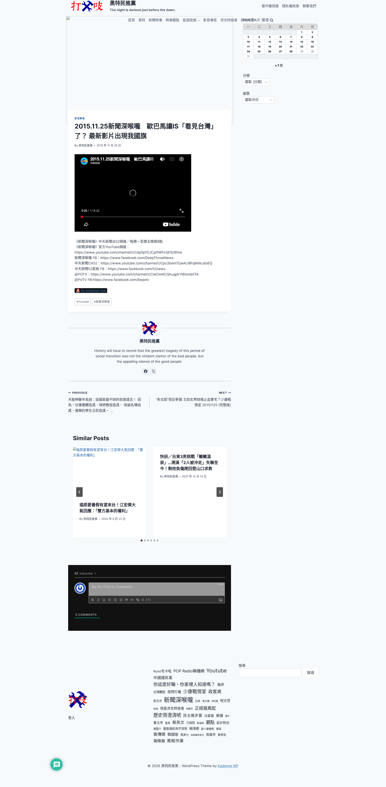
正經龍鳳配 (205, 708)
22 (301, 46)
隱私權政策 (290, 6)
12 (269, 41)
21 (291, 46)
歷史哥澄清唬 (167, 715)
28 (291, 51)
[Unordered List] (121, 599)
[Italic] (98, 599)
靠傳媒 (159, 734)
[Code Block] (132, 599)
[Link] (138, 599)
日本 (197, 701)
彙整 (246, 93)
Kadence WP (228, 766)
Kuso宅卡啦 (162, 671)
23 (312, 46)
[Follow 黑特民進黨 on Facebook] (145, 371)
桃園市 (189, 708)
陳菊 (218, 728)
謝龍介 (157, 728)
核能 (155, 708)
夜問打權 (174, 692)
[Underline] (104, 599)
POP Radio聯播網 (188, 671)
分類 (246, 76)
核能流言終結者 (172, 708)
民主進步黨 (192, 715)
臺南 (167, 722)
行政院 (190, 722)
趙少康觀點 (207, 728)
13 (280, 41)
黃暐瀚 (159, 741)
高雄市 (211, 735)
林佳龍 (214, 701)
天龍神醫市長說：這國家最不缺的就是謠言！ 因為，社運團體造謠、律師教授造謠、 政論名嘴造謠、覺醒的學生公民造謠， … (104, 402)
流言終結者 (228, 20)
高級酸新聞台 (197, 735)
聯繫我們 (309, 6)
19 (269, 46)
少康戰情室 (194, 691)
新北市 (157, 701)
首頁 (131, 20)
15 (301, 41)
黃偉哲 (222, 734)
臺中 (227, 716)
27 (280, 51)
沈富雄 (209, 716)
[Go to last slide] (79, 492)
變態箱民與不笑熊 (175, 728)
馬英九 (184, 734)
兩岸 (220, 685)
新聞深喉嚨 (102, 301)
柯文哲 (225, 701)
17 (248, 46)
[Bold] (92, 599)
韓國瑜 (172, 734)
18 (259, 46)
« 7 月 (279, 65)
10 (248, 41)
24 (248, 51)
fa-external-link (93, 291)
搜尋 (242, 666)
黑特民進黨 (86, 145)
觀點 (210, 722)
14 (291, 41)
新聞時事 (155, 20)
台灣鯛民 (159, 692)
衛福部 (200, 723)
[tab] (142, 540)
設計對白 (223, 723)
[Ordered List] (115, 599)
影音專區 (210, 20)
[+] (148, 599)
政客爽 (215, 691)
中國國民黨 (162, 677)
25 (259, 51)
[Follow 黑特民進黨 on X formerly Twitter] (153, 371)
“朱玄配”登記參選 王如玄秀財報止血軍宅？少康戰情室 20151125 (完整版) (193, 399)
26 (269, 51)
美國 (219, 715)
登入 (71, 718)
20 (280, 46)
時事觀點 (172, 20)
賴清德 (194, 728)
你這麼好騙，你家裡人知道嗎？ (184, 684)
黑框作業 (175, 740)
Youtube (82, 301)
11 (259, 41)
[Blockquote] (126, 599)
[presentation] (109, 471)
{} (143, 599)
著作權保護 (270, 6)
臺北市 (158, 723)
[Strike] (109, 599)
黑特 (141, 20)
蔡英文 (178, 722)
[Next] (220, 492)
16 (312, 41)
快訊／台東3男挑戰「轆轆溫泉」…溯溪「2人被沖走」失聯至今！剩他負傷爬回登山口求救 (189, 462)
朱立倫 (205, 701)
